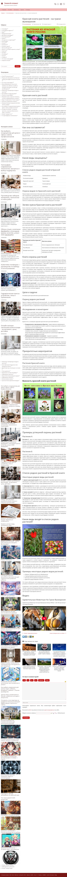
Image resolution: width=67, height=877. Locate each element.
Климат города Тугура (7, 868)
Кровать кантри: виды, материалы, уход (8, 524)
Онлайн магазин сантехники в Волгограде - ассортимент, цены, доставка (10, 328)
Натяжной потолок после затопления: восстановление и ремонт (10, 683)
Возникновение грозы (7, 379)
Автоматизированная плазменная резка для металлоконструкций (8, 721)
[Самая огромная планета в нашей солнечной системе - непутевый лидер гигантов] (29, 662)
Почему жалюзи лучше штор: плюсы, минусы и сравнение (10, 739)
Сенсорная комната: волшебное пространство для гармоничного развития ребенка (10, 578)
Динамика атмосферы (7, 35)
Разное (4, 55)
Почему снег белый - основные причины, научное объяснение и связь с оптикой (10, 111)
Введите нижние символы (29, 713)
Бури (3, 32)
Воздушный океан (6, 33)
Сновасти (4, 57)
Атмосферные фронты (7, 30)
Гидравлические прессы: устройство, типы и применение (10, 295)
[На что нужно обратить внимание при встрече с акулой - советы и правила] (44, 647)
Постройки (5, 54)
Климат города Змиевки (8, 865)
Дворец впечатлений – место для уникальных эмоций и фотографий (10, 542)
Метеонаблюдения (7, 47)
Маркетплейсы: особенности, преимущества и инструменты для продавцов (10, 664)
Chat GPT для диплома (7, 76)
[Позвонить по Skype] (55, 4)
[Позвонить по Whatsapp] (58, 4)
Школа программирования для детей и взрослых (10, 629)
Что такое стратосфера (7, 58)
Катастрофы (5, 41)
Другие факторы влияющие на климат (11, 368)
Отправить (26, 717)
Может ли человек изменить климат (11, 49)
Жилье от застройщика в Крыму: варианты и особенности (8, 519)
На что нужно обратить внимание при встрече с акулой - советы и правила (44, 652)
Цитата (41, 680)
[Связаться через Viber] (64, 4)
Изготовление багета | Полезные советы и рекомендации (8, 776)
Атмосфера (5, 29)
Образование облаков (7, 377)
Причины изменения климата (9, 101)
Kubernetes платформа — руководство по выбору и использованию (10, 266)
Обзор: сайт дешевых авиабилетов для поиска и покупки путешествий (9, 501)
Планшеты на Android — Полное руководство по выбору (10, 831)
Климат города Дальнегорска (30, 633)
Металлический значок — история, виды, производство (10, 848)
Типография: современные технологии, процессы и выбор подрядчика (10, 167)
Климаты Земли (6, 46)
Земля (4, 38)
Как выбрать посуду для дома (9, 93)
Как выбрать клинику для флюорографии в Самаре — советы (9, 757)
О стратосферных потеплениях (9, 115)
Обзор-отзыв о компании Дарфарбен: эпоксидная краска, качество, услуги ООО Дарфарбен (10, 232)
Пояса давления (6, 371)
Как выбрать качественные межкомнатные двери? (9, 646)
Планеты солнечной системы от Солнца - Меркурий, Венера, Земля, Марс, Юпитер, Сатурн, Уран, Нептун (59, 668)
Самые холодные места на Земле (57, 633)
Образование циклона (7, 374)
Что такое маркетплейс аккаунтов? (8, 798)
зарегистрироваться (49, 710)
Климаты (5, 44)
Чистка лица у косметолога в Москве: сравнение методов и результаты (10, 696)
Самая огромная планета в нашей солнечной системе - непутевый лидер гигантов (29, 667)
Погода (4, 52)
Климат (4, 43)
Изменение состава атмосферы (9, 372)
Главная (3, 13)
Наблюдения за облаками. (8, 866)
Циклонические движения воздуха (10, 380)
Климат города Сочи (7, 114)
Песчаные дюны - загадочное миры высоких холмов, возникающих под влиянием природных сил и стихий (29, 653)
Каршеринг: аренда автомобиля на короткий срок (10, 794)
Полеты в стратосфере (7, 95)
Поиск (17, 66)
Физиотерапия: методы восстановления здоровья (9, 612)
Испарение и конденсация (8, 40)
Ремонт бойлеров (6, 560)
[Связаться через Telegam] (61, 4)
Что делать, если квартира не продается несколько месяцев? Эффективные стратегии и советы (10, 702)
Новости (4, 51)
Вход (56, 875)
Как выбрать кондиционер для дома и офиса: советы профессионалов (10, 134)
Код (47, 680)
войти (29, 710)
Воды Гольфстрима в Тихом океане (10, 99)
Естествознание (10, 13)
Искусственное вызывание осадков (10, 375)
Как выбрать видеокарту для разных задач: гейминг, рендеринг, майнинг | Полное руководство (10, 689)
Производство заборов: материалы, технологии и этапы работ (10, 197)
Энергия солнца (6, 60)
